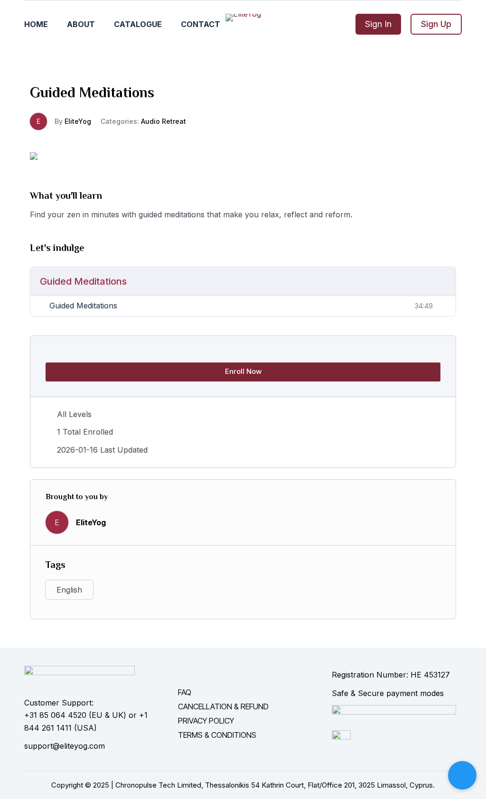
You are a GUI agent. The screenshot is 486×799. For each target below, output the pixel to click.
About (81, 24)
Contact (200, 24)
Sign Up (436, 24)
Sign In (378, 24)
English (69, 590)
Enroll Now (243, 371)
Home (36, 24)
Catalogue (138, 24)
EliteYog (78, 121)
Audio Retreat (163, 121)
